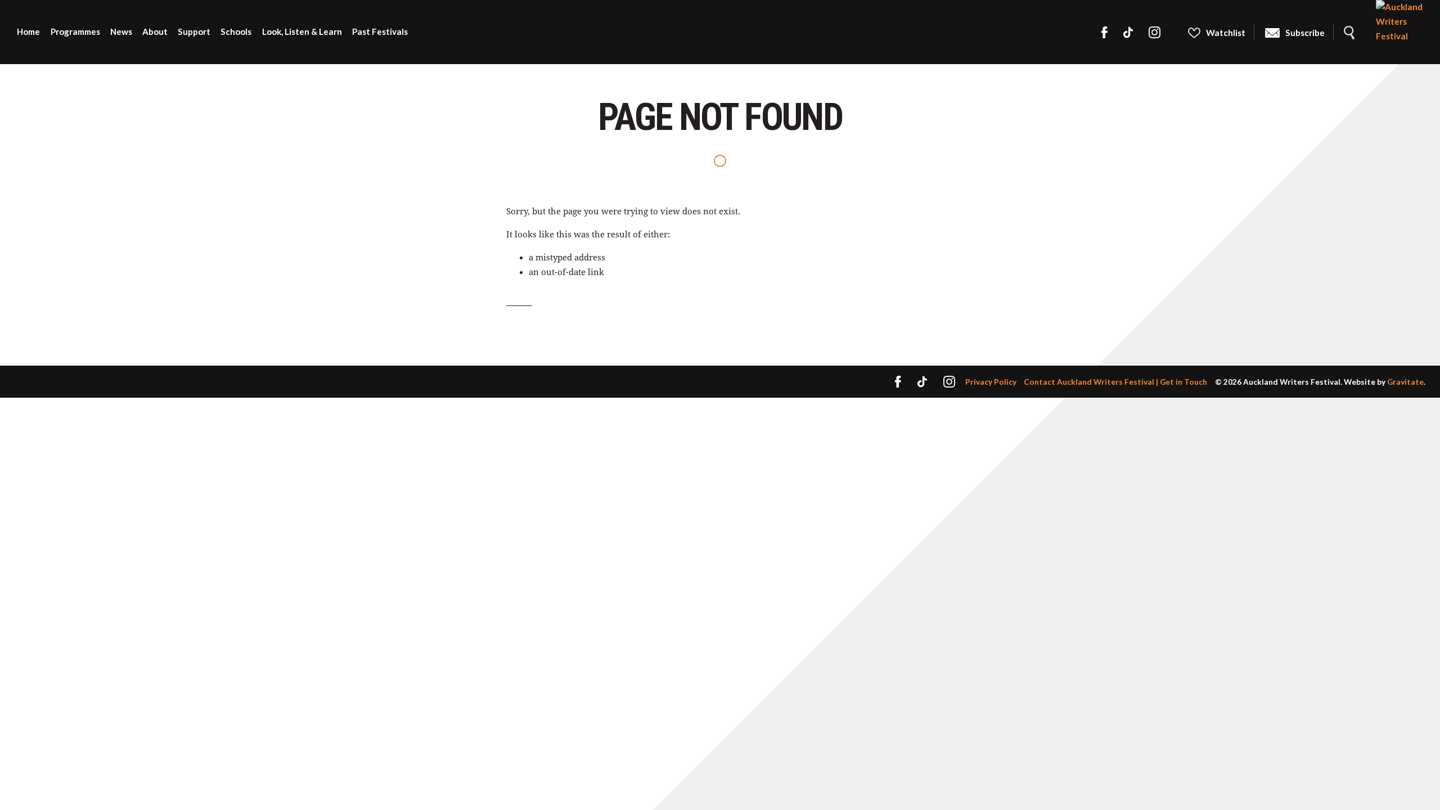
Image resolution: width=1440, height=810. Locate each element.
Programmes (75, 31)
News (121, 31)
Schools (235, 31)
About (155, 31)
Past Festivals (380, 31)
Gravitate (1405, 381)
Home (28, 31)
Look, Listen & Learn (302, 31)
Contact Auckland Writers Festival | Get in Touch (1115, 381)
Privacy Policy (990, 381)
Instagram (1155, 32)
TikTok (1128, 32)
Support (194, 31)
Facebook (1104, 32)
